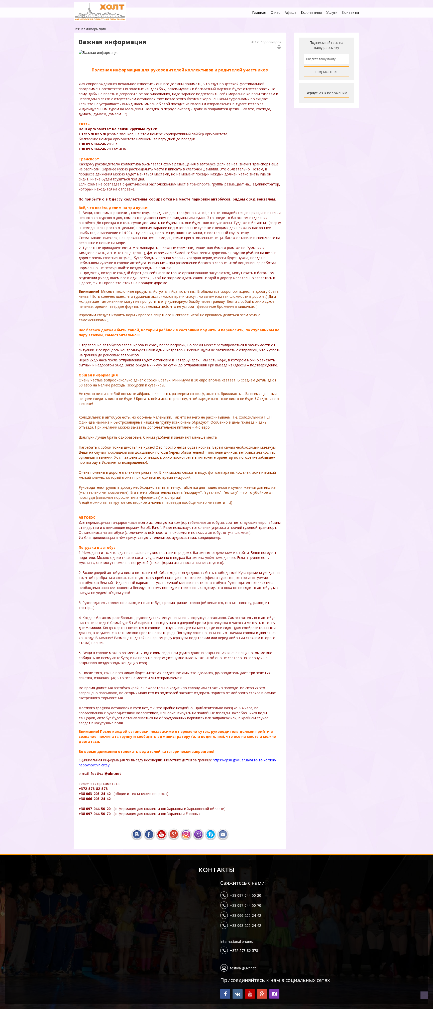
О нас (275, 12)
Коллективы (311, 12)
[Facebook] (149, 833)
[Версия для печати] (279, 46)
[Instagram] (186, 833)
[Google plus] (173, 833)
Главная (259, 12)
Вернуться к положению (326, 92)
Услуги (332, 12)
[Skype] (210, 833)
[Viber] (198, 833)
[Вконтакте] (137, 833)
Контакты (350, 12)
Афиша (290, 12)
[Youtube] (161, 833)
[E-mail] (223, 833)
